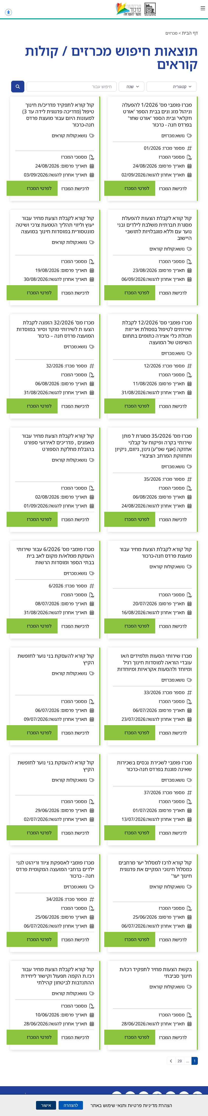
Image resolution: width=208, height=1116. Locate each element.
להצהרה (71, 1105)
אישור (46, 1105)
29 (180, 1061)
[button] (202, 8)
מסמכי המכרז (172, 157)
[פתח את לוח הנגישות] (8, 12)
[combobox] (71, 86)
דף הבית (190, 33)
